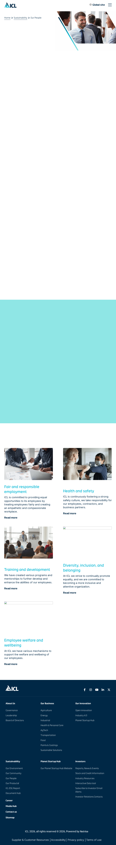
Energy (44, 715)
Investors (80, 761)
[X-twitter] (109, 689)
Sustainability (20, 17)
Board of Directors (15, 720)
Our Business (47, 703)
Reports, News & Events (87, 768)
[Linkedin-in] (102, 689)
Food (43, 740)
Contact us (11, 811)
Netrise (84, 831)
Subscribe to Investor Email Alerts (88, 790)
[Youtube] (96, 689)
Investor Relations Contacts (89, 796)
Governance (12, 710)
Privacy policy (76, 839)
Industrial (45, 720)
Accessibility (58, 839)
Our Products (12, 783)
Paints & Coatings (49, 745)
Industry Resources (84, 778)
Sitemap (10, 817)
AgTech (44, 730)
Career (9, 800)
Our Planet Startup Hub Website (56, 768)
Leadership (11, 715)
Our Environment (14, 768)
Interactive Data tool (85, 783)
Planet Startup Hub (84, 720)
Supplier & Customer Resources (31, 839)
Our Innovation (83, 703)
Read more (10, 517)
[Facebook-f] (84, 689)
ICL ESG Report (13, 788)
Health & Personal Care (52, 725)
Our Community (13, 773)
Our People (11, 778)
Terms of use (93, 839)
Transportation (48, 735)
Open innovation (83, 710)
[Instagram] (90, 689)
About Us (10, 703)
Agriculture (46, 710)
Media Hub (11, 806)
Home (7, 17)
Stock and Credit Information (89, 773)
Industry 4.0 (81, 715)
